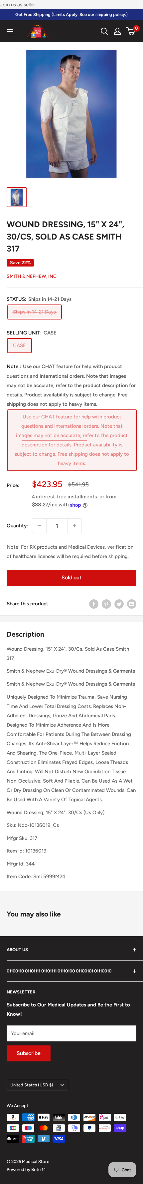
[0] (131, 31)
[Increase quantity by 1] (74, 526)
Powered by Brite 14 (26, 1169)
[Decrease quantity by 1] (39, 526)
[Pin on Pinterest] (106, 604)
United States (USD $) (31, 1084)
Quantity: (17, 526)
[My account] (117, 31)
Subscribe (29, 1053)
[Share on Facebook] (93, 604)
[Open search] (104, 31)
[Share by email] (131, 604)
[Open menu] (10, 31)
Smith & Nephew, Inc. (32, 276)
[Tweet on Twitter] (119, 604)
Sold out (71, 577)
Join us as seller (17, 5)
